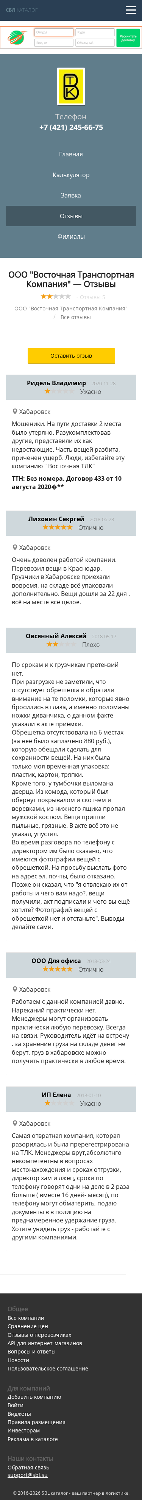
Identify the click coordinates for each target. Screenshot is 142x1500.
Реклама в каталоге (33, 1439)
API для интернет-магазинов (45, 1343)
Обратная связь (28, 1467)
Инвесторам (24, 1430)
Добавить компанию (34, 1396)
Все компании (26, 1317)
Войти (15, 1405)
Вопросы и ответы (32, 1351)
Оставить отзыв (71, 355)
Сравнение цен (28, 1326)
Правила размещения (37, 1422)
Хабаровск (34, 411)
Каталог (22, 9)
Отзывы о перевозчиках (39, 1334)
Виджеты (19, 1413)
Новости (18, 1360)
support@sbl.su (28, 1474)
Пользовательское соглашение (48, 1368)
